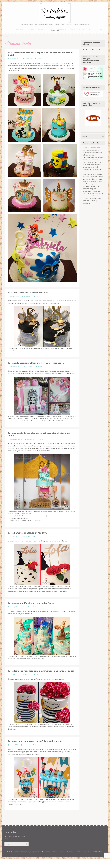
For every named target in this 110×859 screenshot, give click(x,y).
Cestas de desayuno (77, 29)
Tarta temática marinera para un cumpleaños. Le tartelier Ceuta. (41, 670)
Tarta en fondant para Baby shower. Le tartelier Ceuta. (36, 362)
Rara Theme (82, 852)
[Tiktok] (100, 49)
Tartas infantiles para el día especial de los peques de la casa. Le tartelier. (41, 53)
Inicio (8, 29)
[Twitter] (87, 49)
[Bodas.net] (93, 96)
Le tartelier (19, 29)
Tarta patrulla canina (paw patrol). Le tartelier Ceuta (35, 741)
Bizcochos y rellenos (35, 29)
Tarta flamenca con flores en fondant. (27, 532)
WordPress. (99, 852)
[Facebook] (83, 49)
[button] (24, 90)
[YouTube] (97, 49)
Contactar (55, 31)
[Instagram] (90, 49)
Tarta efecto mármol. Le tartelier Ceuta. (28, 292)
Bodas (50, 29)
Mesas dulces (61, 29)
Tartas (39, 59)
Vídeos (101, 29)
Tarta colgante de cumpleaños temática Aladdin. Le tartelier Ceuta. (39, 434)
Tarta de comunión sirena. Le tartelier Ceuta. (31, 603)
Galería (91, 29)
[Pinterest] (93, 49)
